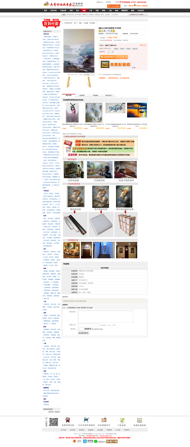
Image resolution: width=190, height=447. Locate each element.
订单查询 (126, 430)
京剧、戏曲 (52, 360)
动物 (44, 371)
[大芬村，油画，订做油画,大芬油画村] (63, 7)
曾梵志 (51, 193)
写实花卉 (56, 254)
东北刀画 (46, 232)
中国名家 (46, 191)
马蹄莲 (53, 260)
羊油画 (58, 379)
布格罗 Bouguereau (49, 78)
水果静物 (48, 337)
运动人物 (46, 357)
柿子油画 (53, 329)
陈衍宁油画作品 (48, 196)
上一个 (102, 31)
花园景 (46, 315)
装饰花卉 (46, 251)
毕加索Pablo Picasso (53, 47)
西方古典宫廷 (51, 349)
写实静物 (49, 332)
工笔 (44, 301)
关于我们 (63, 430)
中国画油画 (50, 229)
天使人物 (55, 362)
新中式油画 (78, 14)
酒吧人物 (48, 362)
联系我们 (81, 430)
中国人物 (48, 354)
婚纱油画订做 (52, 368)
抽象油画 (85, 14)
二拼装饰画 (55, 285)
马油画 (50, 376)
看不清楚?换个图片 (97, 329)
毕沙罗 (51, 163)
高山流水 (50, 224)
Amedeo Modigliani (52, 75)
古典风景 (57, 218)
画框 (44, 399)
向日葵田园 (52, 315)
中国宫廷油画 (56, 354)
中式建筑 (49, 237)
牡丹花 (51, 257)
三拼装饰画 (47, 287)
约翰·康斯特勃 (53, 141)
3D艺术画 (46, 390)
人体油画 (107, 14)
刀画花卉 (49, 254)
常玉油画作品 (53, 199)
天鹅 (50, 382)
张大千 (51, 204)
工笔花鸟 (46, 304)
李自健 (57, 193)
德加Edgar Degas (49, 42)
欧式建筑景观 (48, 246)
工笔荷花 (49, 307)
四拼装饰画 (55, 287)
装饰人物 (46, 298)
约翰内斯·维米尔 (52, 61)
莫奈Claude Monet (53, 39)
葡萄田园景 (47, 321)
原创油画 (46, 404)
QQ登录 (138, 5)
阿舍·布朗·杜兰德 (55, 179)
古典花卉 (53, 251)
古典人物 (53, 346)
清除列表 (51, 411)
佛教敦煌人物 (53, 365)
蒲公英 (50, 318)
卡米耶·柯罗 (47, 58)
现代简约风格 (134, 33)
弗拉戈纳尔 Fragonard (53, 116)
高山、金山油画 (48, 218)
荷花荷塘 (46, 260)
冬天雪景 (56, 243)
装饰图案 (57, 279)
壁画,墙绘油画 (55, 390)
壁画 (102, 14)
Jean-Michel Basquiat (50, 182)
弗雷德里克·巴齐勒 (53, 152)
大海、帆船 (52, 235)
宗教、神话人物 (50, 351)
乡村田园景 (54, 221)
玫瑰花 (57, 257)
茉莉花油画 (49, 262)
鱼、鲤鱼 (46, 379)
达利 (45, 160)
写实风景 (54, 226)
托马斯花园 (54, 232)
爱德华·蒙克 (50, 91)
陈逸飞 (49, 207)
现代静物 (46, 335)
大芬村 (117, 2)
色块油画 (46, 282)
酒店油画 (91, 14)
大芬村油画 (114, 14)
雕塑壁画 (46, 388)
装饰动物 (56, 296)
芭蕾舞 (46, 365)
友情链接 (109, 430)
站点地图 (100, 430)
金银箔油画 (55, 290)
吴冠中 (49, 213)
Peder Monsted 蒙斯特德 (51, 157)
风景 (44, 215)
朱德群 (54, 276)
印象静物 (56, 332)
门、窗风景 (52, 323)
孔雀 (55, 382)
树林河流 (46, 221)
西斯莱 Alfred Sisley (49, 119)
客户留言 (108, 2)
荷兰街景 (46, 240)
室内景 (46, 323)
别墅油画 (97, 14)
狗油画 (46, 382)
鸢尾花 (46, 265)
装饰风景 (49, 296)
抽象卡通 (53, 293)
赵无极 (49, 276)
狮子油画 (48, 385)
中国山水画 (47, 226)
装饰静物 (46, 329)
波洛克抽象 (47, 285)
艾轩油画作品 (51, 210)
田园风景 (56, 318)
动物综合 (46, 374)
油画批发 (91, 430)
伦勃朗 (57, 91)
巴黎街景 (57, 229)
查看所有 (57, 411)
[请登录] (130, 5)
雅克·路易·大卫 (48, 50)
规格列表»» (143, 45)
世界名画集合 (48, 36)
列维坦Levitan (53, 56)
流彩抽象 (46, 293)
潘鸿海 (54, 207)
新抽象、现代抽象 (89, 23)
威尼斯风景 (57, 237)
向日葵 (46, 257)
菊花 (56, 265)
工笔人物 (53, 304)
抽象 (80, 23)
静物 (44, 326)
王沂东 (46, 193)
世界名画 (46, 34)
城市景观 (53, 240)
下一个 (111, 31)
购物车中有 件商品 (137, 14)
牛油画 (53, 379)
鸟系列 (56, 376)
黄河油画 (49, 243)
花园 (44, 312)
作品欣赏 (46, 401)
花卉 (44, 249)
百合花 (51, 265)
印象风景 (57, 224)
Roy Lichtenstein (51, 105)
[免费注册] (145, 5)
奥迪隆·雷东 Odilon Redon (51, 155)
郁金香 (56, 262)
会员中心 (99, 2)
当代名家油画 (56, 213)
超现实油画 (70, 14)
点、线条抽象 (54, 282)
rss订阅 (118, 430)
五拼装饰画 (47, 290)
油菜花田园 (55, 321)
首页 (75, 23)
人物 (44, 343)
